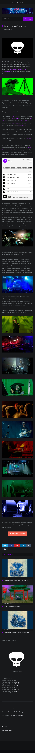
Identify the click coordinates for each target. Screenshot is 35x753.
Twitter (16, 712)
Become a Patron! (7, 730)
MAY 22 (17, 684)
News (31, 34)
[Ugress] (17, 11)
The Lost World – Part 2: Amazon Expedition (17, 632)
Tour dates (5, 727)
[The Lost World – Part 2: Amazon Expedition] (17, 620)
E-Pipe (12, 116)
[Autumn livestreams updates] (17, 595)
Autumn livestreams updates (12, 606)
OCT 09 (17, 691)
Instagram (22, 712)
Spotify (16, 708)
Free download (24, 120)
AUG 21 (17, 689)
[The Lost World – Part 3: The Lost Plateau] (17, 569)
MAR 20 (17, 682)
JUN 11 (17, 685)
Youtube (22, 708)
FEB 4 (16, 680)
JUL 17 (17, 687)
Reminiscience (16, 123)
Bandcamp (29, 138)
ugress (6, 34)
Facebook (11, 712)
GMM (20, 671)
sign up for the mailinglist (16, 715)
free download (16, 118)
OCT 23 (17, 693)
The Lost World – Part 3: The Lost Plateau (16, 580)
